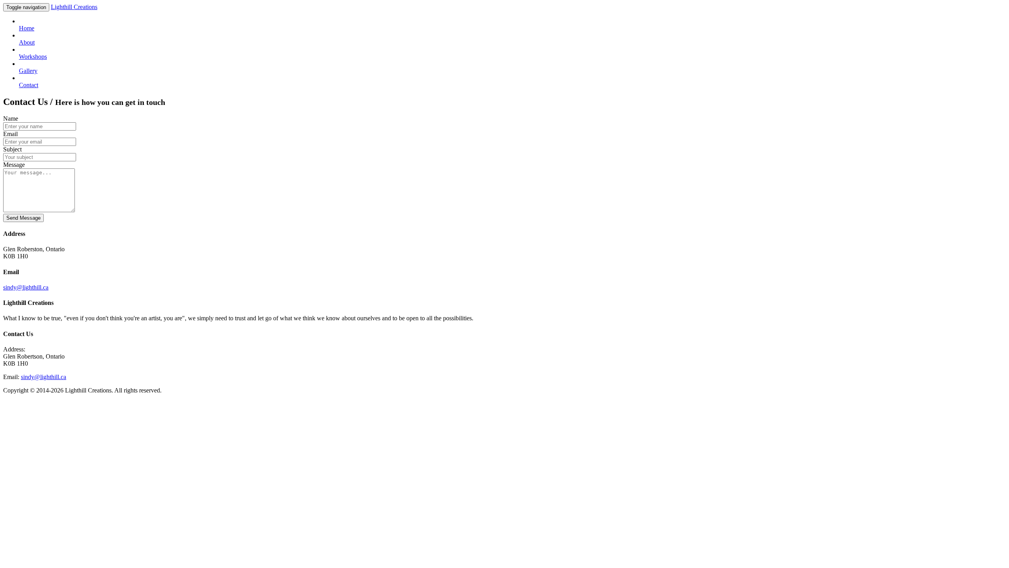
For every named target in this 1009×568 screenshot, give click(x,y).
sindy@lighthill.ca (25, 287)
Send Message (23, 218)
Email (10, 134)
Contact (28, 85)
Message (14, 164)
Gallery (28, 70)
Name (10, 118)
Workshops (33, 56)
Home (26, 28)
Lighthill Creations (74, 7)
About (27, 42)
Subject (12, 149)
